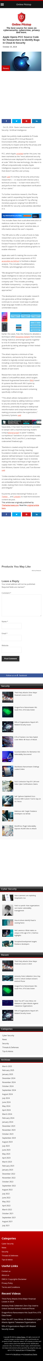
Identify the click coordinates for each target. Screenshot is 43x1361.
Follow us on (16, 675)
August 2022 (7, 1189)
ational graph (13, 432)
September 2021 (9, 1217)
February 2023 (8, 1166)
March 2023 (7, 1162)
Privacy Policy (7, 1283)
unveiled (19, 153)
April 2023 (6, 1158)
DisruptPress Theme (30, 1354)
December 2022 (8, 1174)
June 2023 (6, 1150)
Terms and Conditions (11, 1287)
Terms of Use (19, 1350)
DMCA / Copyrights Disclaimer (14, 1279)
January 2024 (7, 1122)
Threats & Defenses (10, 1047)
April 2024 (6, 1110)
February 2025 (8, 1070)
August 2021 (7, 1221)
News (6, 68)
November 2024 (8, 1082)
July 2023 (6, 1146)
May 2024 (6, 1106)
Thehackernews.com (10, 505)
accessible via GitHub (10, 261)
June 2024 (6, 1102)
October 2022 (7, 1181)
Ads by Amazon (36, 570)
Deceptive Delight (22, 337)
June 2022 (6, 1197)
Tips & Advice (7, 1051)
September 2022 (9, 1186)
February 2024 (8, 1118)
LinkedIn (17, 496)
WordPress (16, 1354)
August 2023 (7, 1142)
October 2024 (7, 1086)
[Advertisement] (21, 94)
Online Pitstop (23, 4)
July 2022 (6, 1194)
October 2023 (7, 1134)
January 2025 (7, 1074)
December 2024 (8, 1078)
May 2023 (6, 1154)
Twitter (5, 496)
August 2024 (7, 1094)
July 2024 (6, 1098)
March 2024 (7, 1114)
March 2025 (7, 1066)
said (8, 177)
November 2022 (8, 1178)
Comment (6, 593)
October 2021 (7, 1213)
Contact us (6, 1271)
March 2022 (7, 1209)
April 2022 (6, 1205)
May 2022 (6, 1201)
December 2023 (8, 1126)
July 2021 (6, 1225)
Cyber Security (8, 1035)
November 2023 (8, 1130)
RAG (31, 380)
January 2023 (7, 1170)
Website (5, 645)
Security (5, 1043)
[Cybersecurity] (21, 217)
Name (5, 621)
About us (5, 1275)
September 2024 (9, 1090)
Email (4, 633)
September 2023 (9, 1138)
